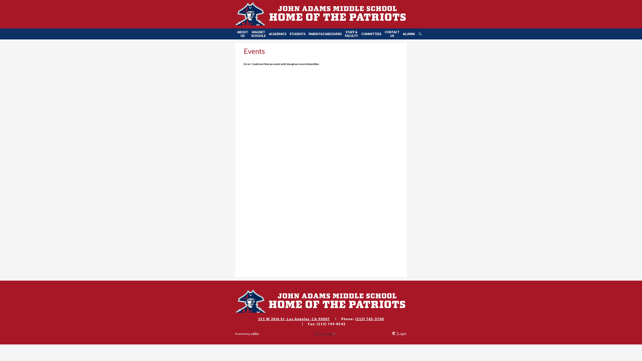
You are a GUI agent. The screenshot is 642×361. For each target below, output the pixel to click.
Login (399, 334)
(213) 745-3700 (369, 319)
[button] (242, 33)
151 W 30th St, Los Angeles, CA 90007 (294, 319)
